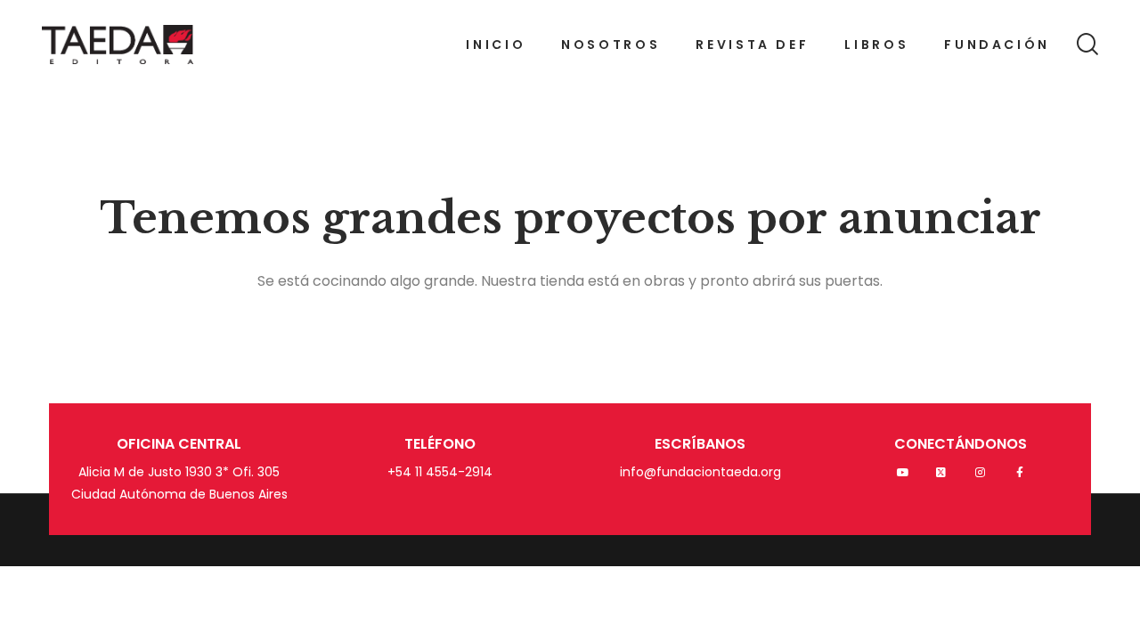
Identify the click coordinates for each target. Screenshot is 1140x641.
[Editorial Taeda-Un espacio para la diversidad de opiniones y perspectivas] (117, 44)
